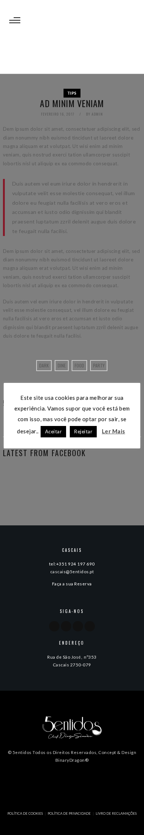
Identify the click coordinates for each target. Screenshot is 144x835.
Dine (62, 365)
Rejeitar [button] (83, 431)
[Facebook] (54, 626)
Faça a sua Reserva (72, 583)
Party (98, 365)
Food (79, 365)
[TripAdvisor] (78, 626)
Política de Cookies (25, 813)
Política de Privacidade (69, 813)
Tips (72, 93)
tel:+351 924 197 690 (72, 563)
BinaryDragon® (72, 759)
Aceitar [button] (53, 431)
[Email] (90, 626)
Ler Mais (113, 431)
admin (97, 114)
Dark (44, 365)
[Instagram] (66, 626)
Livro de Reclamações (116, 813)
